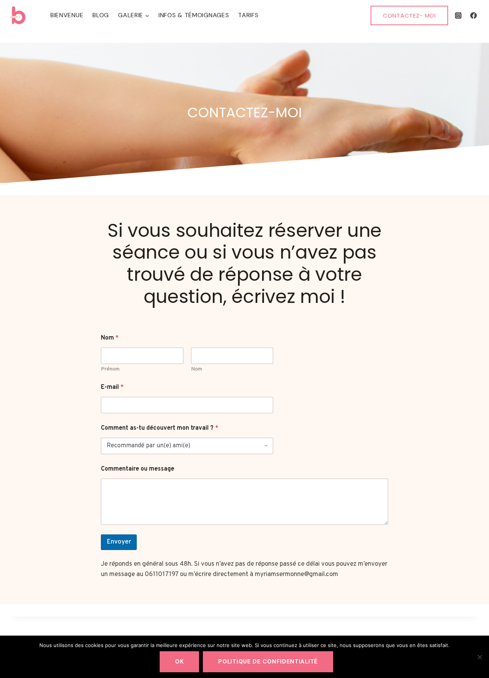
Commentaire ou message (137, 469)
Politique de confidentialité (268, 661)
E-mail (112, 387)
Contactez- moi (409, 15)
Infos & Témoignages (194, 15)
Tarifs (248, 15)
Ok (179, 661)
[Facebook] (473, 15)
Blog (100, 15)
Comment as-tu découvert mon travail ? (160, 428)
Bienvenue (66, 15)
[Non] (479, 657)
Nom (196, 369)
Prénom (110, 369)
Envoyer (119, 542)
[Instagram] (458, 15)
